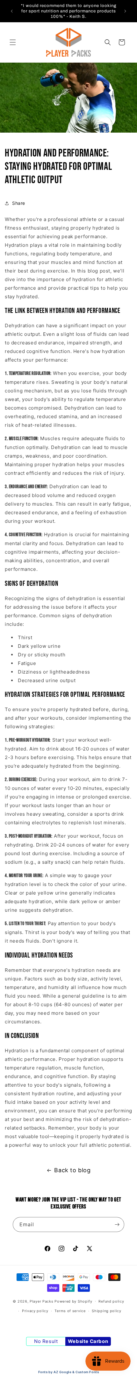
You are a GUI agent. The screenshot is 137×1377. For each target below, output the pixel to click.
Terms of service (69, 1311)
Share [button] (18, 203)
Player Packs (41, 1301)
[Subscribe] (117, 1224)
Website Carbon (88, 1341)
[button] (13, 42)
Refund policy (111, 1301)
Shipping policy (106, 1311)
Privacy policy (35, 1311)
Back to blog (72, 1170)
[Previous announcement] (12, 11)
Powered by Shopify (73, 1301)
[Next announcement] (125, 11)
